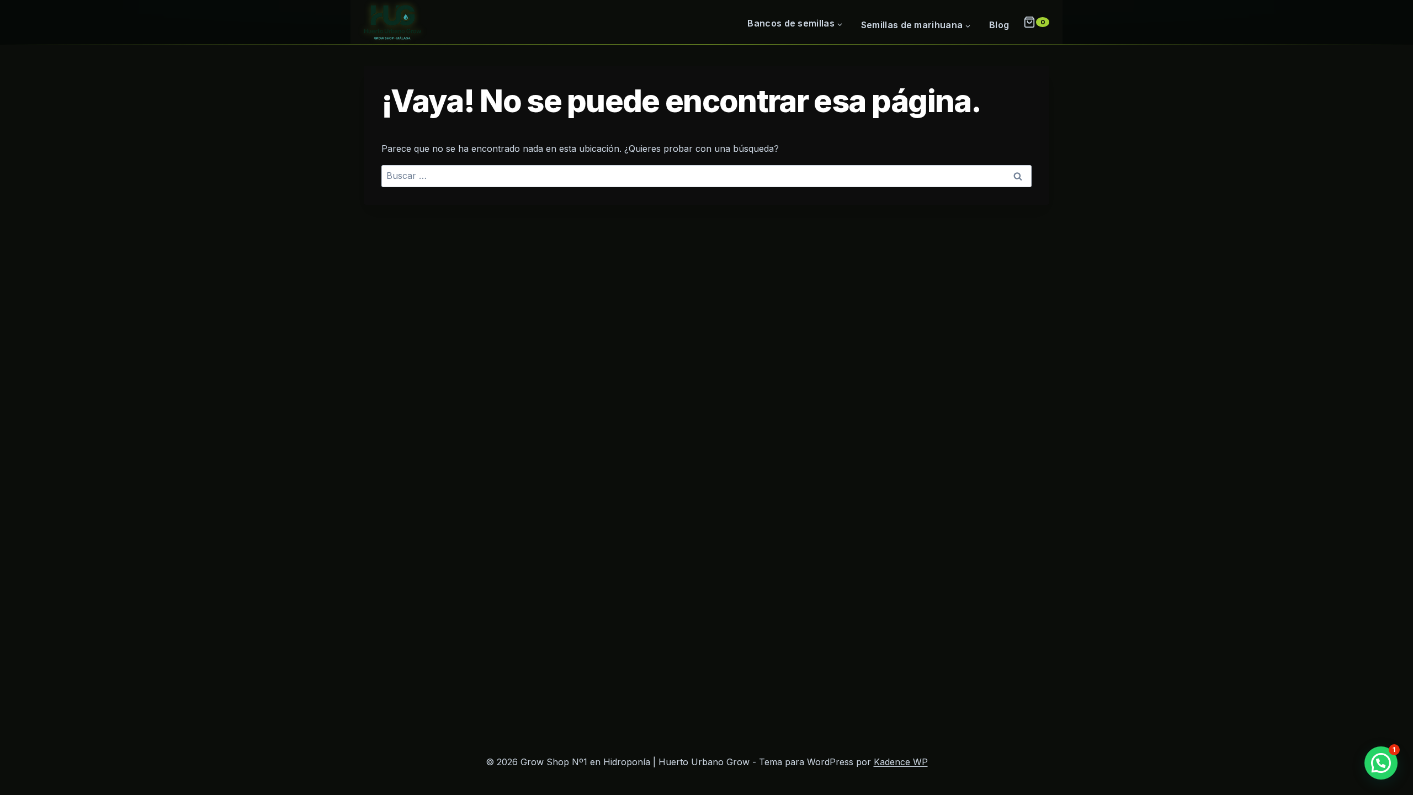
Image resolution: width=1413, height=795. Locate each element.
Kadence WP (901, 761)
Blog (999, 24)
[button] (1381, 763)
